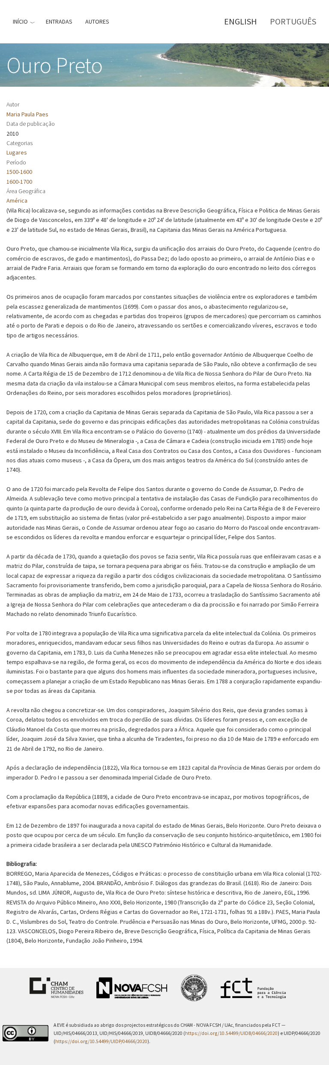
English (240, 21)
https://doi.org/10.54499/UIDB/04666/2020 (231, 1033)
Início (20, 21)
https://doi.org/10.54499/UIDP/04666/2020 (101, 1041)
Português (293, 21)
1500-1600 (19, 172)
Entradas (59, 21)
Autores (97, 21)
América (16, 200)
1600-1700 (19, 181)
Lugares (16, 152)
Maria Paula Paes (27, 114)
